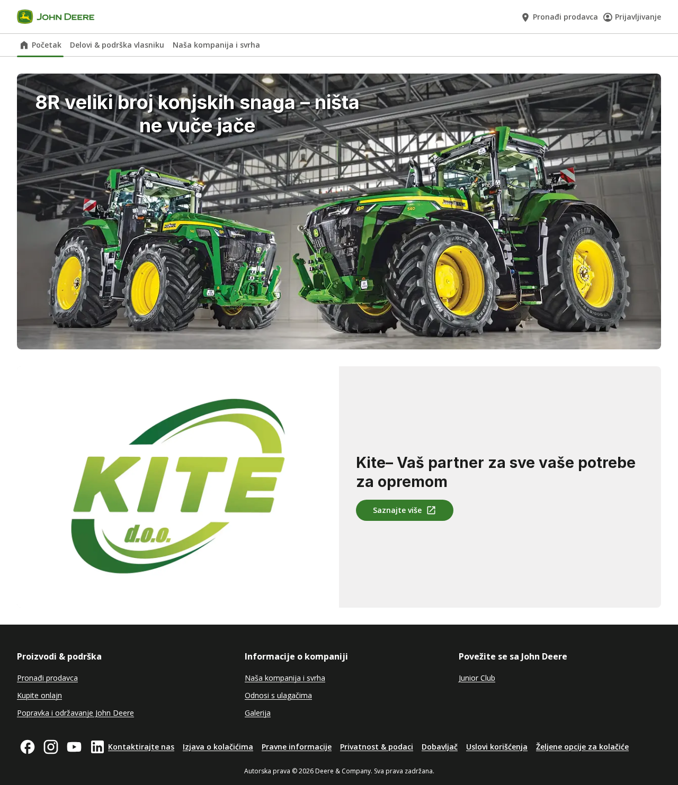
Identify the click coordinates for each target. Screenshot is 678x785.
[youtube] (74, 746)
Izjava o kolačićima (218, 747)
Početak (46, 45)
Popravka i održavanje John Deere (75, 713)
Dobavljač (440, 747)
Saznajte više (397, 510)
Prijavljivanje (638, 17)
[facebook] (27, 746)
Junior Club (477, 678)
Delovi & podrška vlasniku (117, 45)
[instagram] (50, 746)
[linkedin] (97, 746)
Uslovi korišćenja (497, 747)
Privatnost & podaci (376, 747)
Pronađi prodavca (565, 17)
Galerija (258, 713)
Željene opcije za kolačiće (582, 747)
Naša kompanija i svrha (216, 45)
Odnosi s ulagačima (278, 695)
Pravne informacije (297, 747)
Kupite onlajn (39, 695)
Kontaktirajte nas (141, 747)
